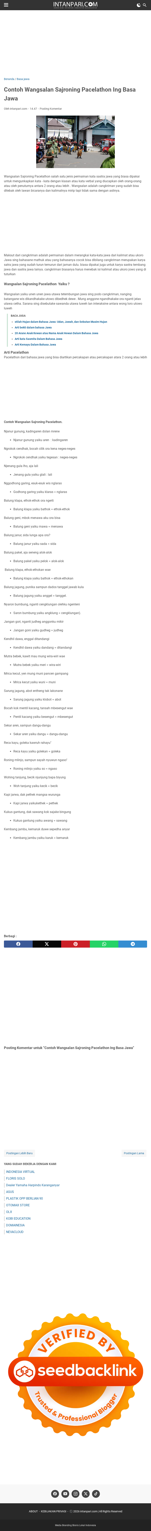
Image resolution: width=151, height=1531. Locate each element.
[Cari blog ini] (144, 5)
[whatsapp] (104, 944)
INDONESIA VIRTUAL (20, 1172)
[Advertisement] (75, 43)
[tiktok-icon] (96, 1494)
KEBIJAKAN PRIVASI (53, 1511)
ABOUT (33, 1511)
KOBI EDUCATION (18, 1218)
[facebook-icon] (55, 1494)
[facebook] (18, 944)
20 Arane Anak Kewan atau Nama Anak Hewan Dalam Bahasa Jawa (56, 333)
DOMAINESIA (15, 1225)
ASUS (10, 1192)
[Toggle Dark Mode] (138, 5)
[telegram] (132, 944)
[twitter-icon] (86, 1494)
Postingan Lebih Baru (19, 1153)
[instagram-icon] (75, 1494)
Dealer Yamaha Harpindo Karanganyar (33, 1185)
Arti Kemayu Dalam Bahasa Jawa (35, 344)
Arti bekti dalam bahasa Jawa (33, 327)
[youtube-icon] (65, 1494)
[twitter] (47, 944)
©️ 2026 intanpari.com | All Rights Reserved (95, 1511)
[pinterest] (75, 944)
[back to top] (143, 1522)
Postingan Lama (134, 1153)
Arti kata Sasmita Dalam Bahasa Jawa (38, 338)
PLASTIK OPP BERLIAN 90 (24, 1198)
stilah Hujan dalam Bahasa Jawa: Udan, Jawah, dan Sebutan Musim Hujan (61, 321)
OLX (9, 1212)
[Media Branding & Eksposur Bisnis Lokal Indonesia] (75, 5)
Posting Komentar (51, 108)
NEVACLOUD (15, 1232)
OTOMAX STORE (18, 1205)
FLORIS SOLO (15, 1178)
